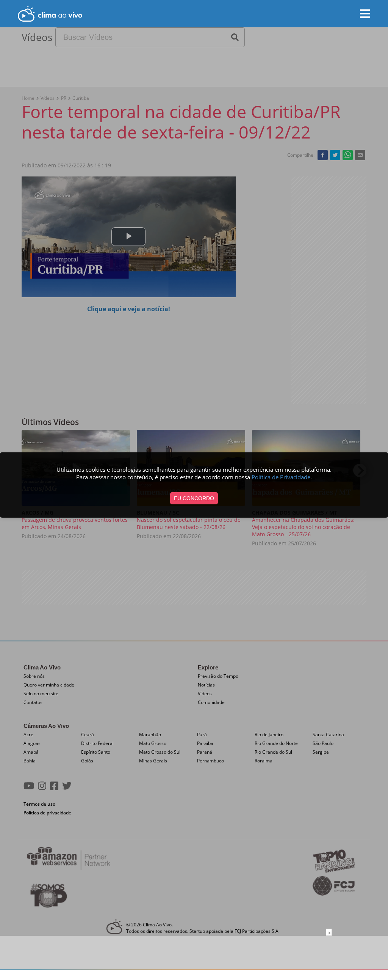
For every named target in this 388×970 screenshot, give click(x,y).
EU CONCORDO (194, 498)
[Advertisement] (194, 953)
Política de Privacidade (281, 477)
